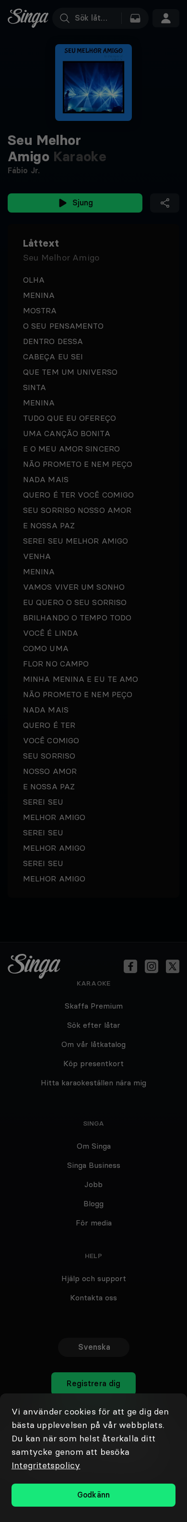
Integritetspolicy (46, 1465)
